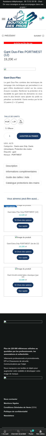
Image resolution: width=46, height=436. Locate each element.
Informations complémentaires (21, 171)
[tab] (23, 166)
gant (14, 152)
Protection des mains (23, 149)
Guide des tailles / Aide (17, 177)
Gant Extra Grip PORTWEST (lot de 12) (23, 243)
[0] (40, 19)
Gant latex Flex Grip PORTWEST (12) (23, 212)
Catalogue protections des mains (22, 183)
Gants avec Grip (20, 146)
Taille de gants (12, 116)
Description (11, 166)
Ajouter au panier (29, 136)
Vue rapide (23, 226)
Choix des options (24, 220)
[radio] (7, 122)
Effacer (10, 128)
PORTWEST (17, 155)
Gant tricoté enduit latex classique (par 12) (23, 276)
